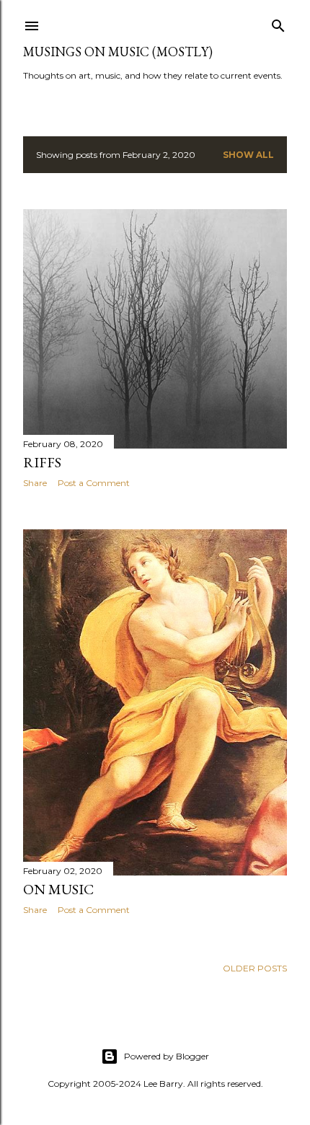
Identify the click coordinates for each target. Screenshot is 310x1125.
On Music (58, 889)
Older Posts (255, 968)
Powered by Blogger (166, 1056)
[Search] (278, 23)
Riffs (42, 462)
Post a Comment (94, 482)
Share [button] (35, 482)
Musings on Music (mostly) (118, 51)
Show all (248, 154)
